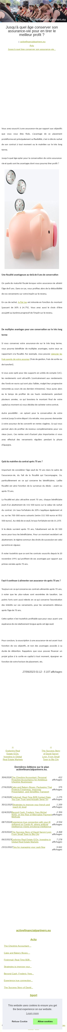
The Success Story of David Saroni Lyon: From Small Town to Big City (51, 755)
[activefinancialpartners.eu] (33, 11)
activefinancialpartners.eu (32, 41)
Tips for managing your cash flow (29, 847)
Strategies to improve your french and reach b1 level (31, 806)
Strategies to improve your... (18, 966)
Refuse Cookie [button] (19, 1021)
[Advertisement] (33, 86)
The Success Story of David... (18, 987)
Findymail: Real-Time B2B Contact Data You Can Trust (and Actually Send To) (31, 798)
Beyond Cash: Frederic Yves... (19, 973)
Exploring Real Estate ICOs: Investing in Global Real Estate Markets (13, 755)
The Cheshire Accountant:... (17, 946)
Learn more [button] (32, 1013)
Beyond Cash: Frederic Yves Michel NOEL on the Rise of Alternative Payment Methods (32, 814)
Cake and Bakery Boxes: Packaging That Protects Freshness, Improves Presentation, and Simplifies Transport (32, 789)
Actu (32, 45)
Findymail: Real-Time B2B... (17, 959)
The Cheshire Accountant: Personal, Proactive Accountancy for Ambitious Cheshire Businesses (29, 779)
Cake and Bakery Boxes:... (17, 953)
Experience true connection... (18, 980)
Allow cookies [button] (45, 1021)
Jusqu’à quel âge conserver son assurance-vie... (32, 49)
